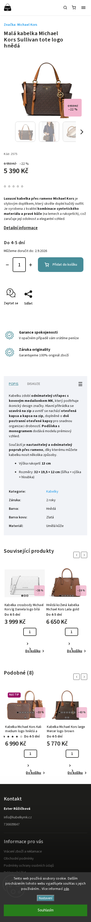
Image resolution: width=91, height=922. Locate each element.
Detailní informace (21, 228)
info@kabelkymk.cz (18, 817)
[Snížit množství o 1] (7, 265)
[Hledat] (65, 7)
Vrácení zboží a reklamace (23, 851)
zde (66, 889)
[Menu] (83, 8)
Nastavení (45, 898)
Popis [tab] (13, 383)
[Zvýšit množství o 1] (30, 265)
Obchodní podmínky (19, 858)
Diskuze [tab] (33, 383)
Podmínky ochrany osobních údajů (29, 865)
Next (85, 554)
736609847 (12, 824)
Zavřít (75, 312)
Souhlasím (46, 910)
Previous (77, 554)
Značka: (20, 24)
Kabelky (52, 491)
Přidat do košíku (65, 264)
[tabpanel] (25, 611)
